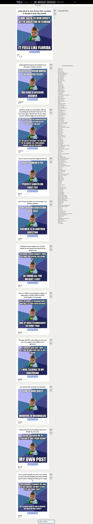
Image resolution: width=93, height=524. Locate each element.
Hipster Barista (60, 129)
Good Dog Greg (61, 120)
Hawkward (60, 125)
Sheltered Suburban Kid (62, 199)
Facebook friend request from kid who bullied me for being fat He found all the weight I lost (32, 248)
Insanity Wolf (60, 144)
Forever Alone (60, 111)
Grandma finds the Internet (63, 122)
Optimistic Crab (61, 163)
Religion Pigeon (61, 180)
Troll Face (59, 217)
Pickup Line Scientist (62, 170)
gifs (52, 5)
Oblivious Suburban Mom (62, 159)
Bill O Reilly (60, 83)
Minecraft (59, 154)
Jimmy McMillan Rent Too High (63, 145)
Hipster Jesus (60, 133)
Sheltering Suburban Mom (62, 200)
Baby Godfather (61, 78)
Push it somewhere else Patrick (64, 174)
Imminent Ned (60, 140)
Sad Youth (60, 183)
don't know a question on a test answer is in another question (32, 202)
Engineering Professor (62, 103)
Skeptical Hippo (61, 201)
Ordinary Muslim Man (62, 164)
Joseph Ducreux (61, 147)
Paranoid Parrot (61, 166)
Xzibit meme (60, 222)
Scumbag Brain (61, 189)
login (75, 2)
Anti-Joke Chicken (61, 75)
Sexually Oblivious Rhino (62, 196)
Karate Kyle (60, 150)
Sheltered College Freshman (63, 198)
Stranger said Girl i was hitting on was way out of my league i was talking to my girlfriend (32, 342)
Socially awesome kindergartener (64, 205)
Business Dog (60, 85)
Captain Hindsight (61, 87)
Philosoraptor (60, 169)
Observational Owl (61, 160)
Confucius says (61, 92)
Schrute (59, 186)
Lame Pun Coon (61, 151)
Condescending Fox (61, 91)
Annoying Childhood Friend (63, 73)
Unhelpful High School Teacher (63, 218)
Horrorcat (59, 138)
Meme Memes (60, 156)
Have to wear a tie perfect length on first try (33, 159)
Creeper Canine (61, 96)
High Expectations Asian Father (64, 127)
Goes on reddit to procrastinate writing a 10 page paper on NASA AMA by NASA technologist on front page (32, 295)
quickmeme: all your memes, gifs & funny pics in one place (19, 2)
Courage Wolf (60, 93)
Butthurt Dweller (61, 86)
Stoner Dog (60, 208)
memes (49, 5)
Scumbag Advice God (62, 188)
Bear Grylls (60, 81)
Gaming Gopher (61, 119)
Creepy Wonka (60, 97)
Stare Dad (60, 207)
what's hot (26, 2)
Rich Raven (60, 181)
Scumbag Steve (61, 194)
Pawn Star (60, 168)
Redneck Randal (61, 178)
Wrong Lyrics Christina (62, 220)
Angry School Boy (61, 72)
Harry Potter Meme (61, 135)
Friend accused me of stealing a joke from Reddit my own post (32, 431)
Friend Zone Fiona (61, 115)
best (31, 2)
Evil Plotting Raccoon (62, 105)
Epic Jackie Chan (61, 104)
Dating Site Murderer (61, 98)
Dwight (59, 102)
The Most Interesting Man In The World (65, 213)
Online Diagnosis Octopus (62, 162)
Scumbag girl (60, 190)
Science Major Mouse (62, 187)
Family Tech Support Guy (62, 108)
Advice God (60, 69)
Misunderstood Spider (62, 157)
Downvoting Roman (61, 101)
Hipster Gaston (60, 132)
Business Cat (60, 84)
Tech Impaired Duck (61, 212)
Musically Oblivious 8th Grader (63, 158)
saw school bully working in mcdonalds (32, 387)
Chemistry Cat (60, 89)
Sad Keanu (60, 182)
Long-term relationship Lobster (63, 153)
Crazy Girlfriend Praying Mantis (63, 95)
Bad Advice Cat (61, 79)
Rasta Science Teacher (62, 175)
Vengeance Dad (61, 219)
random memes (35, 2)
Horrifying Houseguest (62, 137)
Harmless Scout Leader (62, 123)
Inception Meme (61, 141)
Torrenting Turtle (61, 216)
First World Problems (62, 110)
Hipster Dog (60, 131)
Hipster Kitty (60, 134)
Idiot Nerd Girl (60, 139)
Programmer (60, 172)
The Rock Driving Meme (62, 214)
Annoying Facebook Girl (62, 74)
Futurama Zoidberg (61, 117)
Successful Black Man (62, 211)
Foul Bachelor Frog (61, 113)
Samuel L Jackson (61, 184)
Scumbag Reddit (61, 192)
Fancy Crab (60, 109)
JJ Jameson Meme (61, 146)
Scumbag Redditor (61, 193)
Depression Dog (61, 99)
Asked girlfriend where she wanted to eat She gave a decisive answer (32, 66)
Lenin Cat (59, 152)
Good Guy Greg (61, 121)
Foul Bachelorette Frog (62, 114)
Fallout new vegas (61, 107)
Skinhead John (60, 202)
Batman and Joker (61, 80)
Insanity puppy (60, 143)
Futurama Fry (60, 116)
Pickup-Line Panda (61, 171)
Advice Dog (60, 68)
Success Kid (60, 210)
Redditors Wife (60, 177)
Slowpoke (59, 204)
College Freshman (61, 90)
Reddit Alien (60, 176)
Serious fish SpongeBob (62, 195)
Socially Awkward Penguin (63, 206)
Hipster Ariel (60, 128)
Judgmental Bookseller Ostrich (63, 148)
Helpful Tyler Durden (61, 126)
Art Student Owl (61, 77)
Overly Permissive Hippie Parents (64, 165)
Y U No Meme (60, 223)
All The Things (60, 71)
